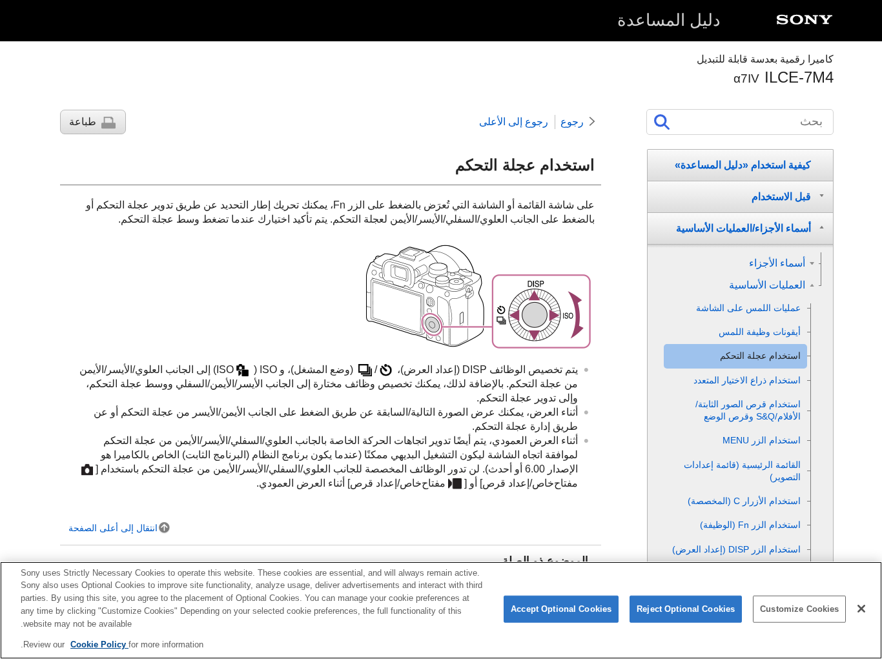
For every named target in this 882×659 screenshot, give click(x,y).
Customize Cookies (799, 609)
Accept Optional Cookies (561, 609)
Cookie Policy (99, 644)
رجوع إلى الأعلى (513, 121)
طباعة (82, 121)
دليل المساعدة (669, 20)
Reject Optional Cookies (686, 609)
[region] (441, 610)
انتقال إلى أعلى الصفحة (113, 528)
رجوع (572, 121)
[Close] (861, 608)
